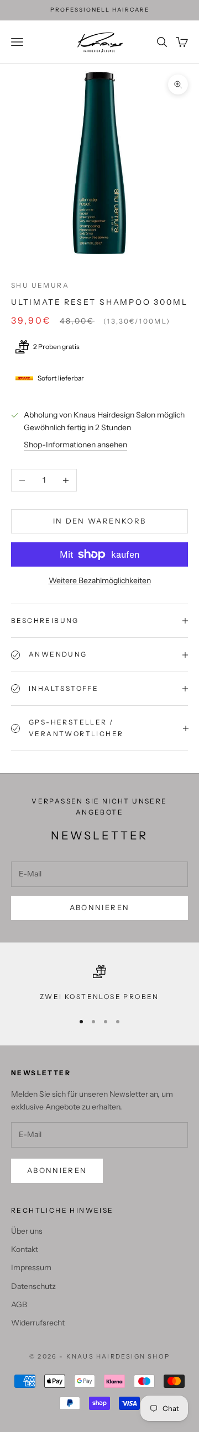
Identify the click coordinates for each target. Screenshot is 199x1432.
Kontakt (24, 1249)
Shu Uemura (40, 285)
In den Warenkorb (99, 520)
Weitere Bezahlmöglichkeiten (100, 580)
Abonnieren (99, 907)
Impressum (31, 1267)
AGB (19, 1304)
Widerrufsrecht (38, 1323)
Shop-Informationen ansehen (75, 445)
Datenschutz (33, 1286)
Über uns (27, 1231)
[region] (99, 983)
